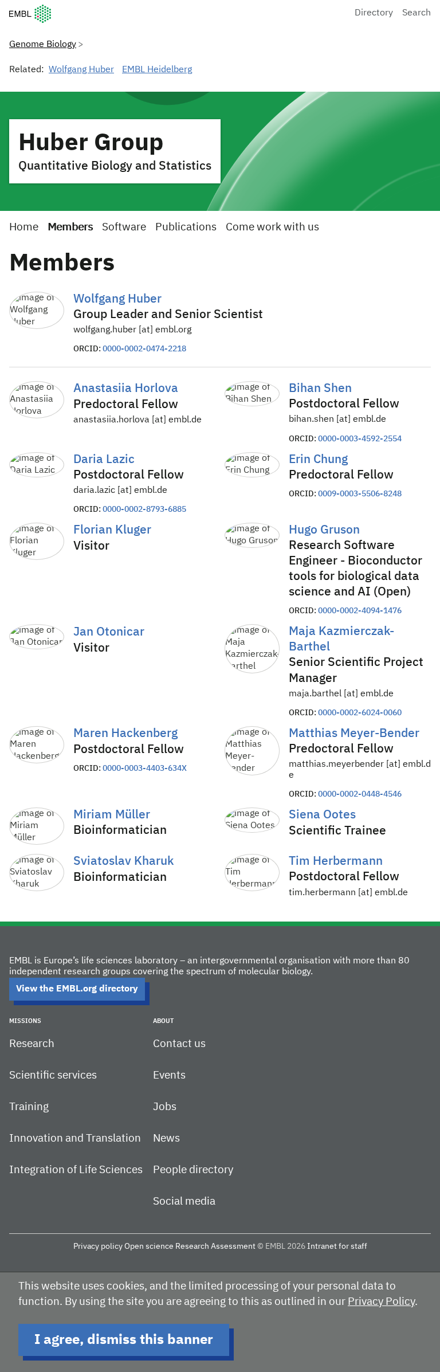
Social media (184, 1201)
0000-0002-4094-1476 (360, 611)
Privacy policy (98, 1246)
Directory (374, 13)
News (166, 1138)
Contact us (179, 1043)
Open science (149, 1246)
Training (29, 1106)
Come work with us (272, 227)
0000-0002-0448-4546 (360, 794)
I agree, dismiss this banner (123, 1340)
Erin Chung (318, 460)
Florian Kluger (112, 530)
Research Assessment (215, 1246)
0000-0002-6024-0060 (360, 713)
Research (31, 1043)
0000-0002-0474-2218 (144, 349)
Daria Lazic (104, 460)
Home (23, 227)
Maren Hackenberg (125, 734)
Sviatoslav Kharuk (123, 862)
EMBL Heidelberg (157, 70)
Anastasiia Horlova (125, 389)
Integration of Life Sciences (76, 1170)
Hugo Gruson (324, 530)
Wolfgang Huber (81, 70)
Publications (186, 227)
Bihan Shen (320, 389)
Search (416, 13)
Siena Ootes (322, 815)
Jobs (164, 1106)
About (163, 1021)
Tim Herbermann (336, 862)
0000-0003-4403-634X (145, 769)
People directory (193, 1170)
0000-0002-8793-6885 (144, 509)
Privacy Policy (381, 1301)
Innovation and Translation (75, 1138)
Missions (25, 1021)
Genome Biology (42, 44)
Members (70, 227)
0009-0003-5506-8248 (360, 494)
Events (169, 1075)
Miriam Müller (111, 815)
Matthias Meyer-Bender (354, 734)
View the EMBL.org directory (77, 989)
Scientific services (53, 1075)
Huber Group (91, 143)
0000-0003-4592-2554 (360, 439)
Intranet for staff (337, 1246)
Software (124, 227)
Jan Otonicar (108, 632)
